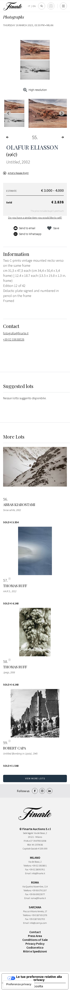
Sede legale (28, 833)
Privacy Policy (35, 943)
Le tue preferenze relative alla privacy (39, 978)
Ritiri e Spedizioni (35, 951)
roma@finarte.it (38, 898)
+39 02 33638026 (13, 339)
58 (5, 661)
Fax (26, 869)
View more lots (35, 778)
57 (5, 580)
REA (29, 844)
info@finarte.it (38, 873)
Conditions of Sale (35, 940)
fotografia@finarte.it (15, 333)
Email (28, 873)
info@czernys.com (38, 922)
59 (5, 743)
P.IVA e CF (28, 840)
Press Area (35, 936)
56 (5, 499)
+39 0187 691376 (39, 915)
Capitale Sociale (30, 848)
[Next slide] (61, 113)
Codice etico (35, 947)
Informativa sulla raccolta (24, 986)
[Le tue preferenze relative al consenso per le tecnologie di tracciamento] (18, 984)
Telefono (27, 865)
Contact (35, 932)
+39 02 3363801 (39, 865)
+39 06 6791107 (39, 890)
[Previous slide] (8, 113)
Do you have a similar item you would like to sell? (35, 217)
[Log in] (50, 6)
